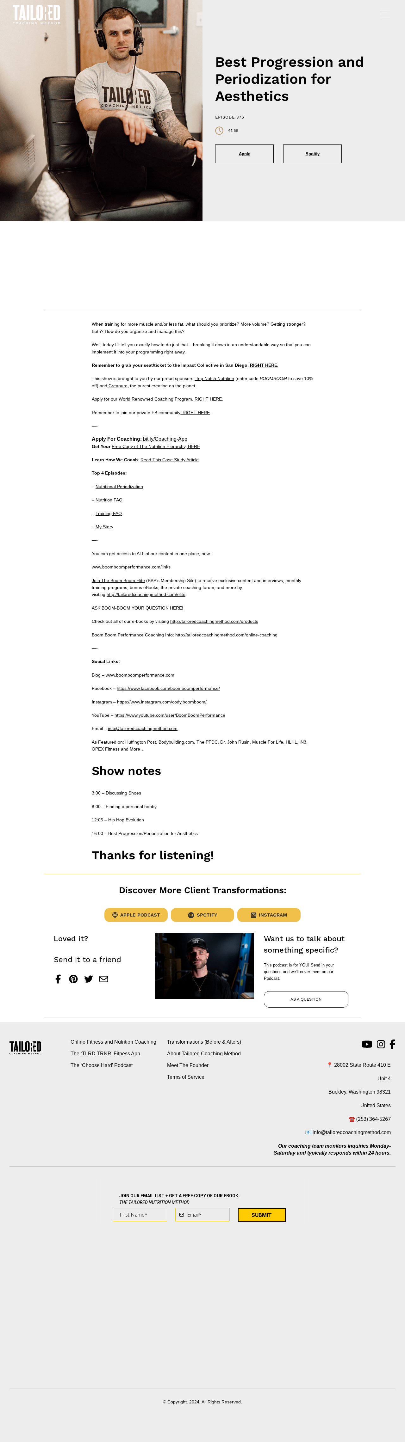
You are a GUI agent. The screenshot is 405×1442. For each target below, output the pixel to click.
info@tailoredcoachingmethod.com (143, 728)
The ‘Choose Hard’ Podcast (102, 1065)
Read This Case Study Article (169, 459)
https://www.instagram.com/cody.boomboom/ (162, 701)
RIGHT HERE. (264, 365)
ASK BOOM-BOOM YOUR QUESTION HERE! (137, 608)
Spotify (313, 153)
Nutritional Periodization (119, 486)
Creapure (117, 385)
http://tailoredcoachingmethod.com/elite (146, 594)
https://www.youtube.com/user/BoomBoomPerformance (170, 715)
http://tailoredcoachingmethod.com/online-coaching (226, 634)
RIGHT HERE (207, 399)
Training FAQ (109, 513)
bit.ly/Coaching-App (165, 439)
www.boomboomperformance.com (140, 675)
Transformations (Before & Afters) (204, 1042)
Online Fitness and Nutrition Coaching (113, 1042)
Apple (244, 153)
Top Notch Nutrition (214, 378)
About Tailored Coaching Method (204, 1053)
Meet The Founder (188, 1065)
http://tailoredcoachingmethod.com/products (214, 621)
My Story (104, 526)
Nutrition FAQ (109, 499)
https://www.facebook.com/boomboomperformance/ (168, 688)
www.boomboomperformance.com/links (131, 566)
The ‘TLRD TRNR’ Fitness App (105, 1053)
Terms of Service (185, 1077)
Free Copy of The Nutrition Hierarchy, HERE (156, 446)
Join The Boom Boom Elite (118, 580)
